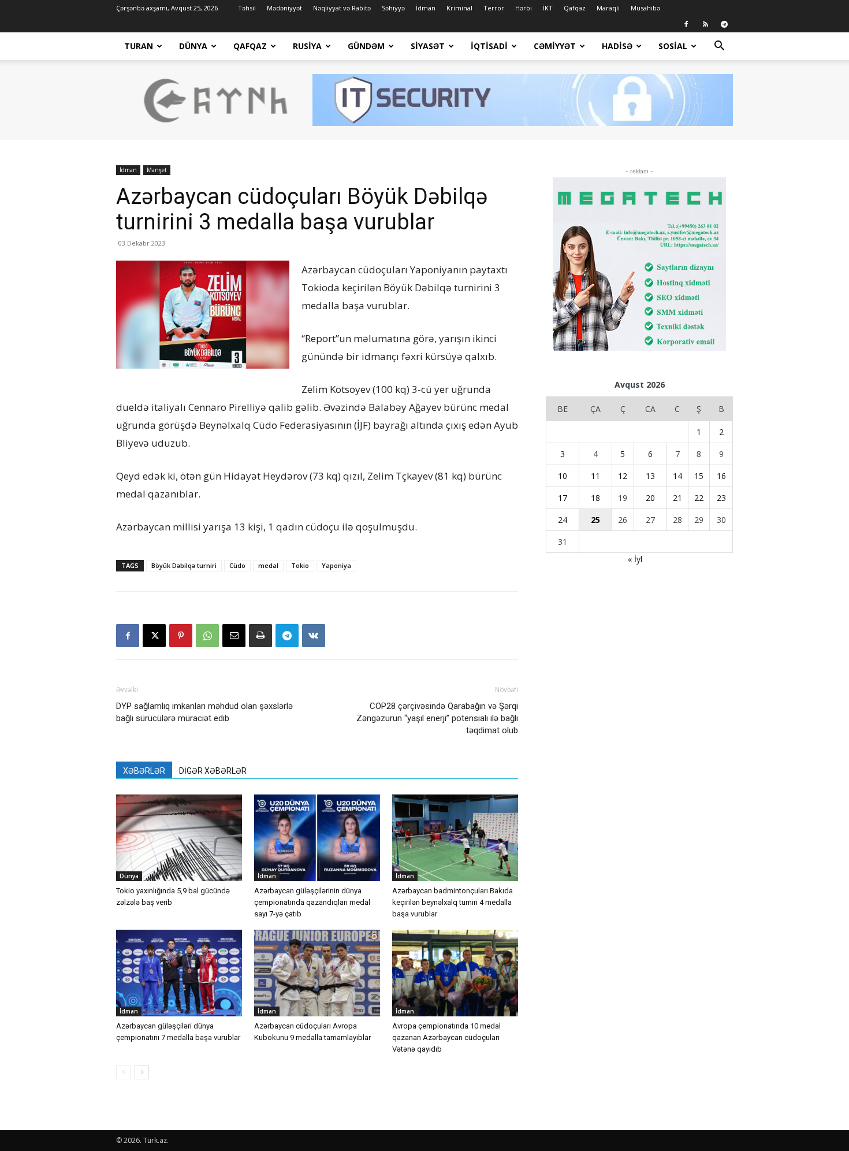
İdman (425, 7)
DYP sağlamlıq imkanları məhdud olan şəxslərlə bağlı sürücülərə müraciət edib (204, 712)
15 (698, 475)
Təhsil (247, 7)
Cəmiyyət (555, 45)
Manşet (157, 170)
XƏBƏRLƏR (144, 770)
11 (595, 475)
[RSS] (705, 24)
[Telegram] (724, 24)
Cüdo (237, 565)
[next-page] (142, 1072)
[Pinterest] (180, 635)
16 (721, 475)
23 (721, 497)
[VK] (313, 635)
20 (650, 497)
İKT (548, 7)
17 (562, 497)
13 (650, 475)
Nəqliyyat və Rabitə (342, 7)
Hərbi (523, 7)
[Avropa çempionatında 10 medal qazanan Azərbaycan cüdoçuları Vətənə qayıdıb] (455, 973)
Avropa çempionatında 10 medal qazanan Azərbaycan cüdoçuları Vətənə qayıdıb (446, 1037)
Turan (138, 45)
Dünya (193, 45)
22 (698, 497)
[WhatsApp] (207, 635)
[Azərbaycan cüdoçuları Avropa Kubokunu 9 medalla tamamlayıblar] (317, 973)
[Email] (233, 635)
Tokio (300, 565)
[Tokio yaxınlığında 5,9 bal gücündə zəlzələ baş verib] (179, 837)
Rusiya (307, 45)
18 (595, 497)
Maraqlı (608, 7)
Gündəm (366, 45)
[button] (719, 47)
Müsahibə (645, 7)
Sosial (672, 45)
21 (677, 497)
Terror (493, 7)
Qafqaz (575, 7)
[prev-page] (123, 1072)
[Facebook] (686, 24)
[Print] (260, 635)
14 (677, 475)
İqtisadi (489, 45)
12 (622, 475)
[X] (154, 635)
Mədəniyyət (284, 7)
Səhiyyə (393, 7)
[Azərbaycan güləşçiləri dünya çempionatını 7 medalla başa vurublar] (179, 973)
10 (562, 475)
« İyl (635, 559)
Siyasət (428, 45)
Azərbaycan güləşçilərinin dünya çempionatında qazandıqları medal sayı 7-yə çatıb (312, 902)
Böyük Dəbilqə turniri (184, 565)
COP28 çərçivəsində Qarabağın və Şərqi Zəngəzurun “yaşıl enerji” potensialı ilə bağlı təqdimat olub (437, 718)
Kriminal (459, 7)
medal (268, 565)
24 (562, 519)
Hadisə (617, 45)
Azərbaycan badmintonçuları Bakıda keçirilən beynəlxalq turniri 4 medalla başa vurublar (452, 902)
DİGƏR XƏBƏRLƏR (213, 770)
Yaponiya (336, 565)
